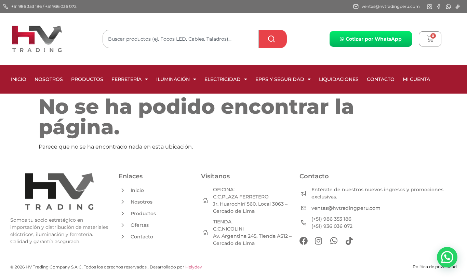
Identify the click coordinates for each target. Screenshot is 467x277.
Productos (87, 79)
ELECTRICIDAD (222, 79)
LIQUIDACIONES (339, 79)
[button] (447, 257)
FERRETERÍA (126, 79)
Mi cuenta (416, 79)
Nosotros (49, 79)
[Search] (273, 39)
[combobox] (181, 39)
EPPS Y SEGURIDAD (279, 79)
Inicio (18, 79)
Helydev (193, 266)
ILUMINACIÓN (173, 79)
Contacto (381, 79)
